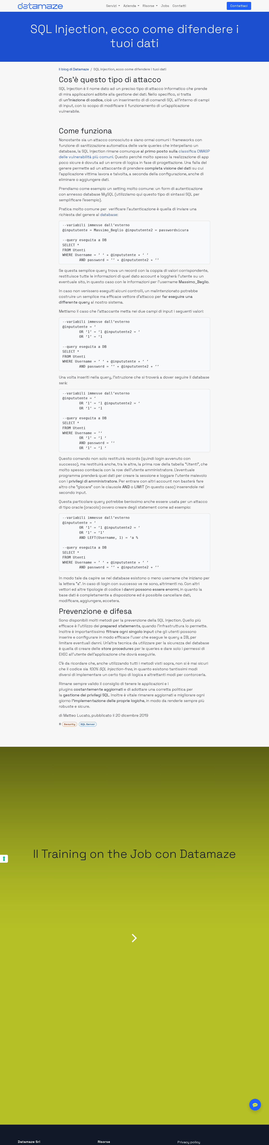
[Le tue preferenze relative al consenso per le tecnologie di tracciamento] (4, 859)
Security (69, 724)
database (108, 214)
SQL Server (87, 724)
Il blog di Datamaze (74, 69)
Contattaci (239, 6)
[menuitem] (113, 6)
